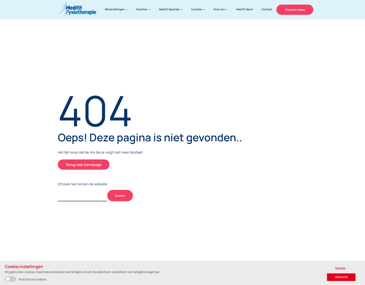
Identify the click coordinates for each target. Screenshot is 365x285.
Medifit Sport (244, 9)
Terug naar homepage (84, 164)
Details (340, 268)
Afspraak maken (295, 9)
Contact (267, 9)
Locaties (196, 9)
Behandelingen (115, 9)
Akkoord (341, 277)
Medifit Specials (169, 9)
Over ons (219, 9)
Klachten (142, 9)
